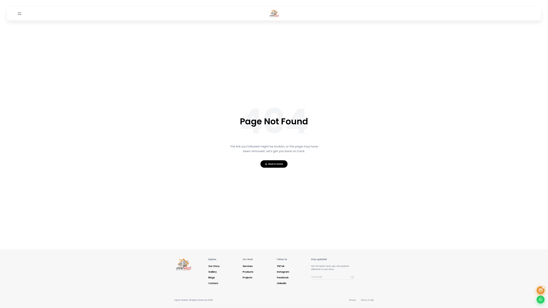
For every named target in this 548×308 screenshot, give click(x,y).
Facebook (283, 277)
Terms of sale (367, 300)
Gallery (212, 271)
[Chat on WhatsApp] (541, 300)
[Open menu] (19, 13)
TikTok (280, 266)
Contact (213, 283)
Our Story (214, 266)
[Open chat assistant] (541, 290)
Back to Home (275, 164)
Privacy (352, 300)
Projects (247, 277)
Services (248, 266)
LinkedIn (281, 283)
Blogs (211, 277)
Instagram (283, 271)
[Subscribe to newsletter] (352, 277)
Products (248, 271)
